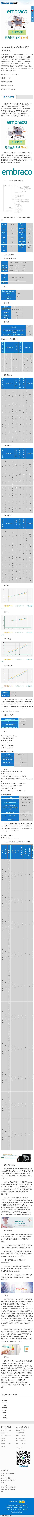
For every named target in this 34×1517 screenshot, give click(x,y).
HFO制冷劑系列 (20, 1433)
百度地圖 (3, 1438)
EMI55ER (4, 1400)
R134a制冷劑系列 (21, 1435)
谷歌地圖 (3, 1441)
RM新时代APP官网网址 (6, 1516)
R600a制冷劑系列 (21, 1443)
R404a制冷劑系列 (21, 1441)
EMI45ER (4, 1405)
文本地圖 (3, 1446)
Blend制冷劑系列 (20, 1430)
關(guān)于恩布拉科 (6, 1430)
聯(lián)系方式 (4, 1433)
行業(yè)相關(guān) (6, 1435)
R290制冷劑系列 (20, 1438)
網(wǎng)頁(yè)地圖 (6, 1443)
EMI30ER (4, 1415)
